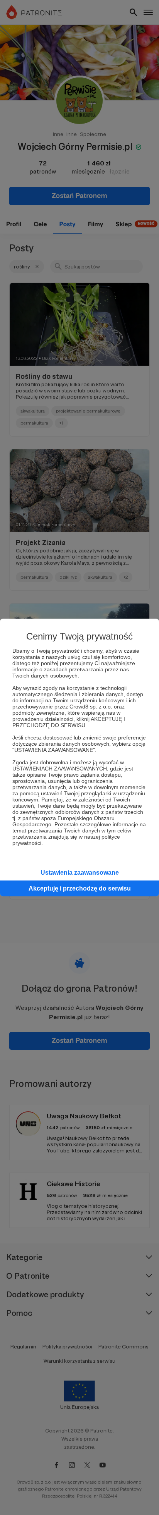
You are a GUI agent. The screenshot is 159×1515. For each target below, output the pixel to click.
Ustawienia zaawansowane (80, 872)
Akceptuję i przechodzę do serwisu (80, 888)
